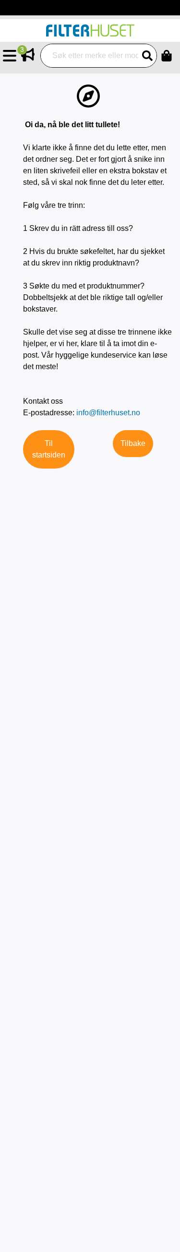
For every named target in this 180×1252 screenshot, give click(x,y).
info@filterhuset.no (108, 413)
